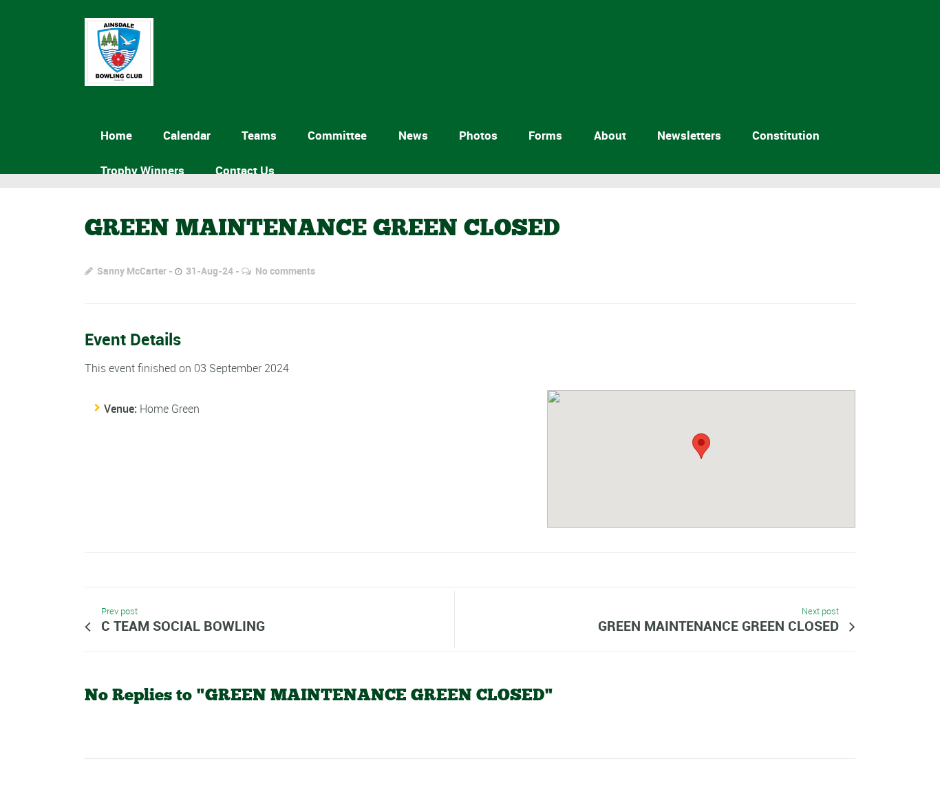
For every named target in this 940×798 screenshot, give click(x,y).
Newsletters (689, 135)
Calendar (187, 135)
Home (116, 135)
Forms (545, 135)
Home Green (170, 408)
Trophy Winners (142, 170)
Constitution (786, 135)
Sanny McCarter (132, 270)
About (610, 135)
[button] (701, 446)
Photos (478, 135)
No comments (285, 270)
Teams (259, 135)
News (413, 135)
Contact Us (245, 170)
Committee (337, 135)
